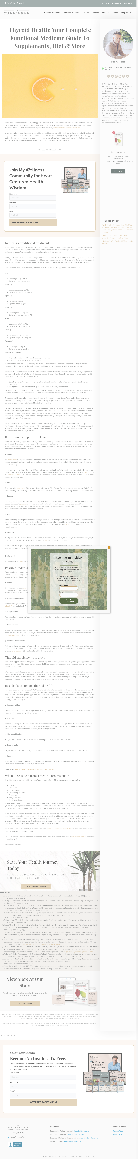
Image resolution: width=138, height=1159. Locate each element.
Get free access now (68, 601)
